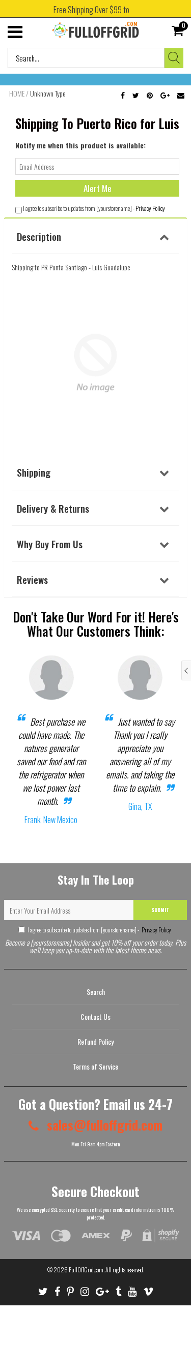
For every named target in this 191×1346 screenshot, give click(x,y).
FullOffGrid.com (86, 1269)
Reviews (32, 579)
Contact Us (95, 1016)
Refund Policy (95, 1041)
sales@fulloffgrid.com (103, 1124)
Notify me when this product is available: (80, 145)
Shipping (33, 472)
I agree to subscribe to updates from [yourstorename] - (99, 929)
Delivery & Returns (53, 508)
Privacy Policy (150, 208)
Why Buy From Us (50, 544)
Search (96, 991)
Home (16, 93)
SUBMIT (160, 910)
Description (39, 236)
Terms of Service (95, 1066)
